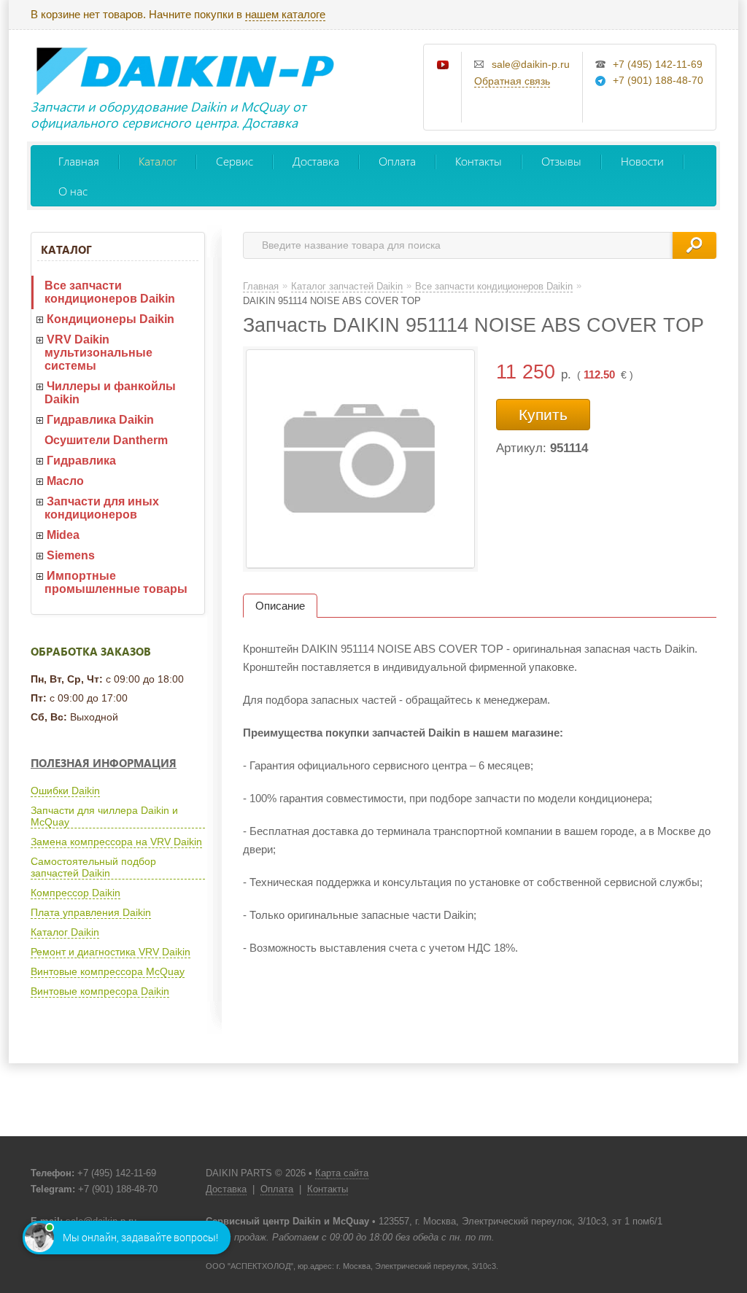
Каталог (158, 160)
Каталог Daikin (65, 932)
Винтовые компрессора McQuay (108, 971)
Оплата (397, 160)
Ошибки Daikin (65, 790)
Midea (63, 535)
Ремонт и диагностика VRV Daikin (110, 952)
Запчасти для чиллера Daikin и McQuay (104, 816)
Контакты (478, 160)
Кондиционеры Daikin (110, 319)
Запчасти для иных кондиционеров (101, 508)
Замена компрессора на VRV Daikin (116, 841)
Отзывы (561, 160)
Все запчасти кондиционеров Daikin (109, 292)
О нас (73, 190)
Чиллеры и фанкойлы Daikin (110, 392)
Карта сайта (341, 1173)
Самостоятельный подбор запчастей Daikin (93, 867)
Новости (642, 160)
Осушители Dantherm (106, 440)
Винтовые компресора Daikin (100, 991)
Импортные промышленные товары (115, 582)
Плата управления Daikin (91, 912)
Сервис (234, 160)
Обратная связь (512, 81)
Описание (280, 605)
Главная (78, 160)
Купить (543, 414)
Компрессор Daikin (75, 892)
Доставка (316, 160)
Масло (65, 481)
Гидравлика (81, 460)
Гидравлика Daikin (100, 419)
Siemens (71, 555)
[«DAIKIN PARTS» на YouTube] (443, 65)
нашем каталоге (285, 14)
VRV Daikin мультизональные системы (98, 352)
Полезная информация (104, 763)
